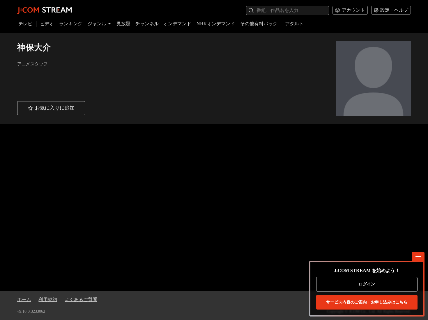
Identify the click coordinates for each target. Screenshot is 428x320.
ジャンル (97, 23)
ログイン (367, 284)
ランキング (70, 23)
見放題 (123, 23)
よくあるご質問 (81, 299)
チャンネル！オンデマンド (163, 23)
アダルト (294, 23)
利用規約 (47, 299)
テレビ (25, 23)
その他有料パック (258, 23)
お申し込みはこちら (367, 302)
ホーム (24, 299)
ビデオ (47, 23)
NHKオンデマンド (216, 23)
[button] (51, 108)
